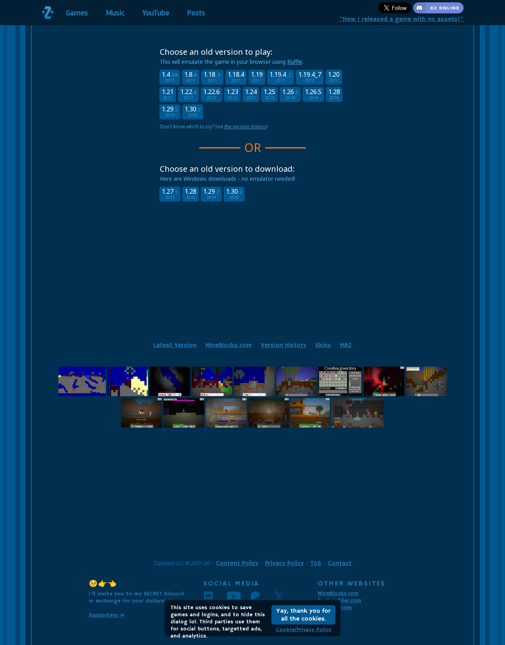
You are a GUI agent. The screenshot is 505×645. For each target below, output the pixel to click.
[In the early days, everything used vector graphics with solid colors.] (170, 393)
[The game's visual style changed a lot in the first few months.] (212, 393)
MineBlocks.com (229, 345)
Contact (340, 563)
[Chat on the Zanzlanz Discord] (215, 596)
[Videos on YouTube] (239, 596)
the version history (245, 126)
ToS (315, 563)
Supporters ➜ (106, 615)
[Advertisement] (252, 280)
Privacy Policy (284, 563)
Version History (283, 345)
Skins (323, 345)
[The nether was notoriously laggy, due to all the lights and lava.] (384, 393)
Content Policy (237, 563)
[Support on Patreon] (262, 596)
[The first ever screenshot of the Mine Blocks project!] (82, 393)
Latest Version (174, 345)
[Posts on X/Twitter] (286, 596)
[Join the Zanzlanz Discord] (438, 12)
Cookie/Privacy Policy (303, 629)
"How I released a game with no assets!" (401, 19)
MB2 (346, 345)
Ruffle (294, 61)
